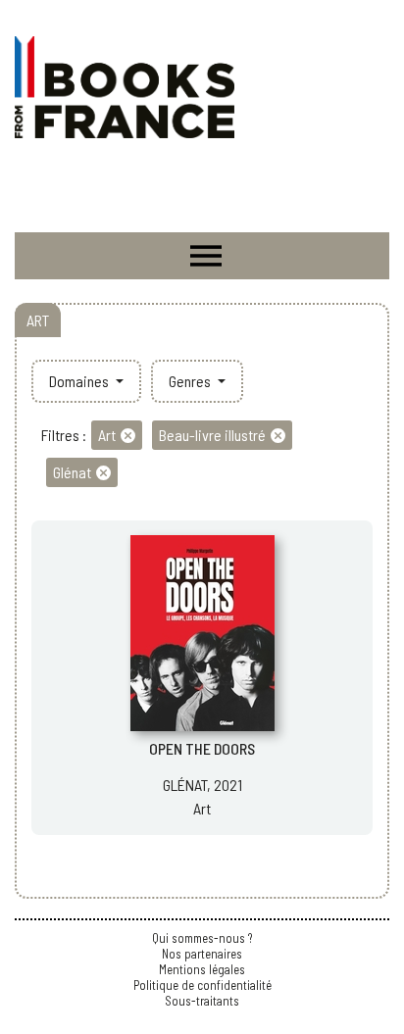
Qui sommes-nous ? (202, 938)
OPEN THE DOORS (202, 748)
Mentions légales (202, 969)
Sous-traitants (202, 1001)
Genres (191, 380)
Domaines (80, 380)
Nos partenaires (202, 953)
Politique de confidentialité (202, 985)
